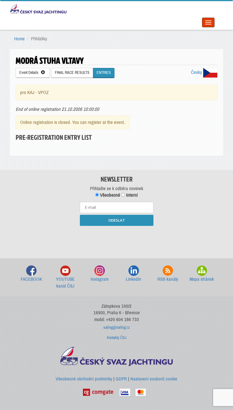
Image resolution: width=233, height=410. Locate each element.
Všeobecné (109, 195)
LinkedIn (133, 279)
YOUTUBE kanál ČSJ (65, 282)
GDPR (121, 378)
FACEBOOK (31, 279)
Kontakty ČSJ (116, 338)
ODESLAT (116, 220)
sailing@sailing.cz (116, 327)
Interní (131, 195)
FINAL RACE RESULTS (72, 72)
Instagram (100, 279)
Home (19, 38)
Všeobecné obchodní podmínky (84, 378)
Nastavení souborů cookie (153, 378)
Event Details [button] (30, 72)
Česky (197, 72)
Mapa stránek (202, 279)
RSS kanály (167, 279)
